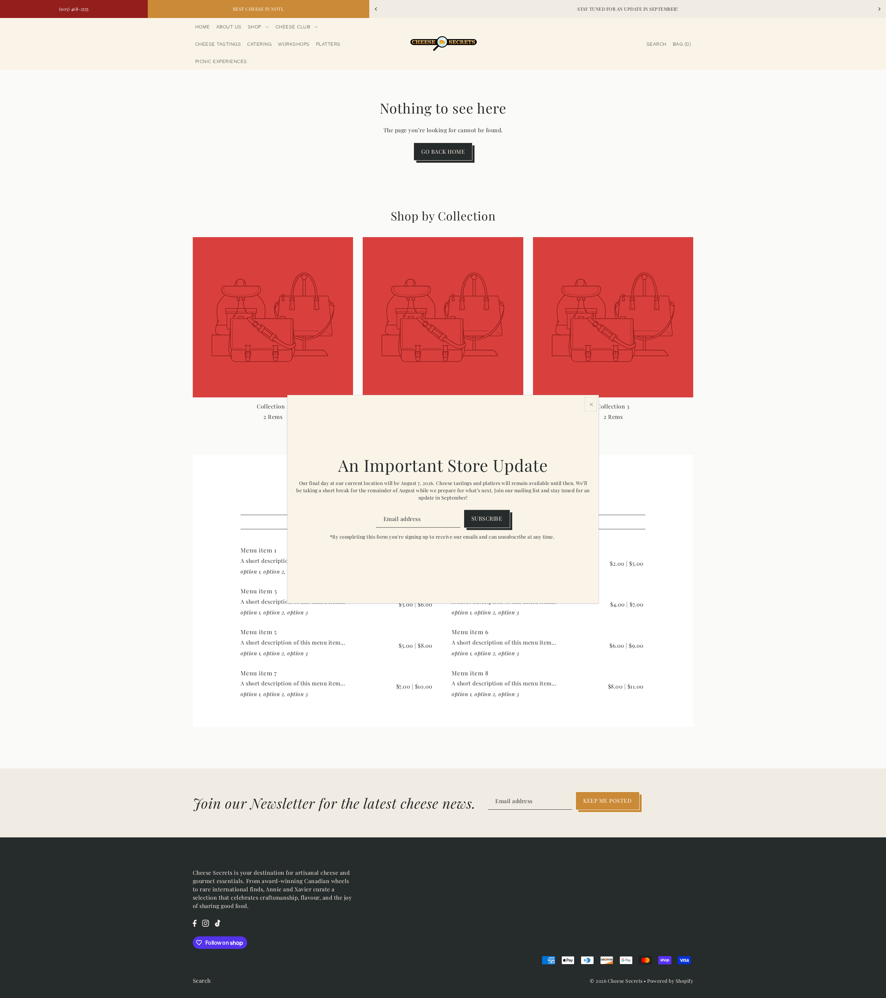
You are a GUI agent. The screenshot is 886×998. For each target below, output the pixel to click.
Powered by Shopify (670, 981)
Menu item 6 (470, 632)
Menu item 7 (259, 673)
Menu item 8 (470, 673)
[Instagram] (205, 922)
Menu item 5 (259, 632)
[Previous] (376, 9)
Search (202, 980)
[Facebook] (195, 922)
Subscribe (487, 518)
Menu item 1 (259, 550)
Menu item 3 (259, 591)
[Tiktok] (217, 922)
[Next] (879, 9)
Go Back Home (443, 151)
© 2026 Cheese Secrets (616, 981)
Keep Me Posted (607, 800)
